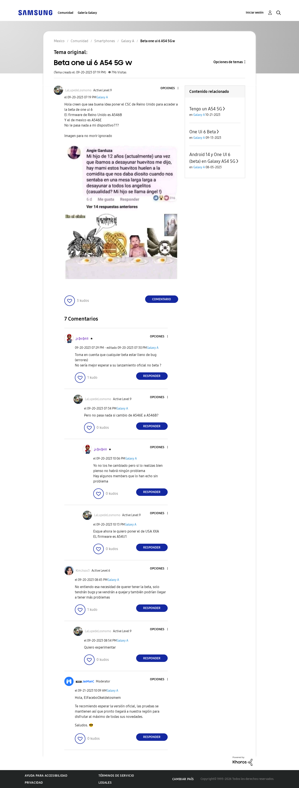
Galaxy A (102, 97)
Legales (105, 783)
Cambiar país (183, 779)
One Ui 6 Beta (202, 131)
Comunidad (65, 13)
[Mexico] (35, 12)
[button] (170, 88)
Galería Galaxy (87, 13)
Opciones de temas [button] (228, 62)
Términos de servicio (116, 776)
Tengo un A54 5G (205, 108)
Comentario (161, 299)
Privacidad (34, 783)
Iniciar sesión (255, 12)
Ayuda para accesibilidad (46, 776)
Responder (151, 376)
